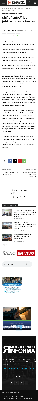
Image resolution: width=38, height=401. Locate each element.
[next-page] (6, 245)
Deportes (5, 227)
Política (19, 13)
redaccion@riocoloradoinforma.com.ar (21, 368)
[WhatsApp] (18, 35)
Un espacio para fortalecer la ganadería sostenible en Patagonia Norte (23, 236)
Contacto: (5, 368)
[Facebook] (4, 35)
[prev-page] (3, 245)
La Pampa (5, 215)
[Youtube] (24, 196)
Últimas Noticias (11, 9)
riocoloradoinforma (10, 30)
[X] (9, 35)
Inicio (3, 9)
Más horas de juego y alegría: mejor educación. (29, 174)
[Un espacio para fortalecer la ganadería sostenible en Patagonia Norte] (7, 237)
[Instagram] (17, 196)
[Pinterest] (13, 35)
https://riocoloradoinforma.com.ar (19, 193)
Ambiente (5, 240)
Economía (20, 9)
